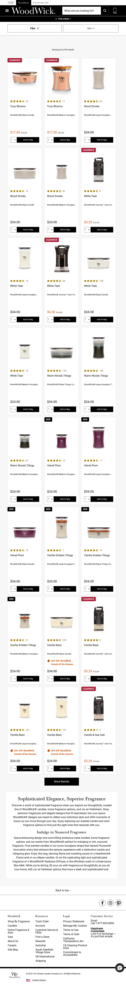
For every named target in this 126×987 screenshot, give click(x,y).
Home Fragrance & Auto (18, 931)
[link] (63, 19)
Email (94, 920)
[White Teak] (98, 191)
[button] (119, 967)
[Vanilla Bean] (61, 640)
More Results (61, 781)
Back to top (62, 890)
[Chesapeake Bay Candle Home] (40, 3)
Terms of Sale (71, 934)
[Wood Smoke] (98, 101)
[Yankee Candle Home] (11, 3)
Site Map (13, 949)
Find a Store (42, 936)
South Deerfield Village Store (44, 951)
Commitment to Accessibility (72, 953)
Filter (32, 28)
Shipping (40, 960)
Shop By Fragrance (19, 921)
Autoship (40, 945)
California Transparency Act (73, 940)
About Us (13, 941)
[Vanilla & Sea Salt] (98, 730)
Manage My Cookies (75, 925)
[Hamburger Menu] (7, 11)
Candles (12, 925)
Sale (10, 936)
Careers (12, 945)
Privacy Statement (73, 921)
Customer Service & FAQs (46, 931)
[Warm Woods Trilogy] (61, 371)
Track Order (42, 921)
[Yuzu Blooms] (25, 101)
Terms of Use (70, 930)
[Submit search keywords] (105, 11)
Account (40, 925)
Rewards (40, 941)
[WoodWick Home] (23, 3)
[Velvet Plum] (61, 460)
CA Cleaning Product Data (75, 947)
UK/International (44, 956)
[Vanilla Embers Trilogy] (61, 550)
